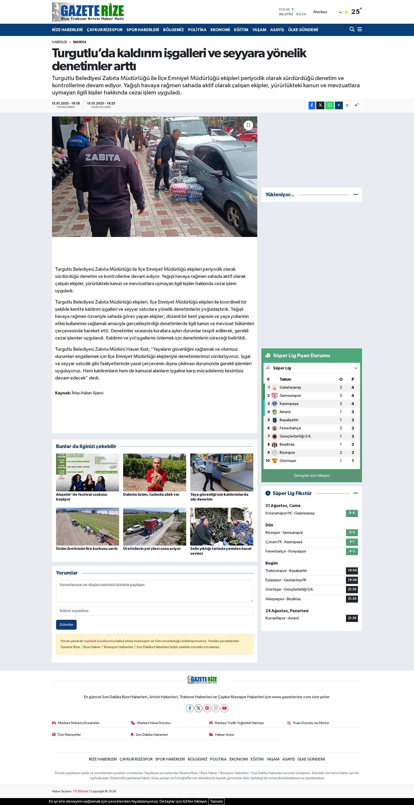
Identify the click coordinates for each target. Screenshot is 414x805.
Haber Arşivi (224, 734)
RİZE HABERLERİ (67, 30)
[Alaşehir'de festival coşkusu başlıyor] (87, 472)
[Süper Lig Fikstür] (355, 493)
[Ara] (353, 30)
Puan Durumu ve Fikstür (311, 723)
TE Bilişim (80, 791)
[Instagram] (216, 708)
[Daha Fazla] (339, 105)
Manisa (79, 42)
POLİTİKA (197, 30)
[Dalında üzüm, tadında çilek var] (154, 472)
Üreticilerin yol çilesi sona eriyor (152, 549)
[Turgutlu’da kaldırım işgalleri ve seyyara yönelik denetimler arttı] (154, 176)
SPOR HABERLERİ (142, 30)
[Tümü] (355, 195)
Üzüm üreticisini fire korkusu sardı (86, 549)
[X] (198, 708)
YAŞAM (259, 30)
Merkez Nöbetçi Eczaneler (79, 723)
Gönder (66, 625)
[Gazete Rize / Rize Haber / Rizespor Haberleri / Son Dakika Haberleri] (100, 12)
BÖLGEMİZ (173, 30)
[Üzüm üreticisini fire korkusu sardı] (87, 526)
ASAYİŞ (277, 30)
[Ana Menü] (359, 30)
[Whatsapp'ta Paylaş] (329, 105)
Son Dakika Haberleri (152, 734)
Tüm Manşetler (69, 734)
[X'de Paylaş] (320, 105)
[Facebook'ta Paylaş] (312, 105)
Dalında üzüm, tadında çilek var (151, 494)
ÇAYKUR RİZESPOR (104, 30)
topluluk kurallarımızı (100, 641)
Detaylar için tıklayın (312, 476)
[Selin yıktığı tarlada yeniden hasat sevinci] (221, 526)
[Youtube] (224, 708)
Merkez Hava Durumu (154, 723)
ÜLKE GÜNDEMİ (303, 30)
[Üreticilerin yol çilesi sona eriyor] (154, 526)
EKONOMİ (220, 30)
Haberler (59, 42)
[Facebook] (190, 708)
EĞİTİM (241, 30)
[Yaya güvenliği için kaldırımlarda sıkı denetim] (221, 472)
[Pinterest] (207, 708)
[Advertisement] (311, 150)
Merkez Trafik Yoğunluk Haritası (239, 723)
